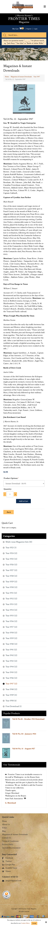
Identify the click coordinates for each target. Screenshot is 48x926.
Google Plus (10, 865)
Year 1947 (36, 77)
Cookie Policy (25, 923)
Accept (34, 923)
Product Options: (11, 478)
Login (35, 29)
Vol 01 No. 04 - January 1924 (24, 734)
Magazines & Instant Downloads (21, 77)
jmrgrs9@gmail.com (13, 880)
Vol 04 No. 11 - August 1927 (23, 748)
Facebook (9, 858)
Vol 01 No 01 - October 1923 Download (28, 719)
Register (28, 29)
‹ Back (8, 512)
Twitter (8, 861)
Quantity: (7, 489)
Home (7, 77)
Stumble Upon (11, 868)
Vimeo (8, 871)
